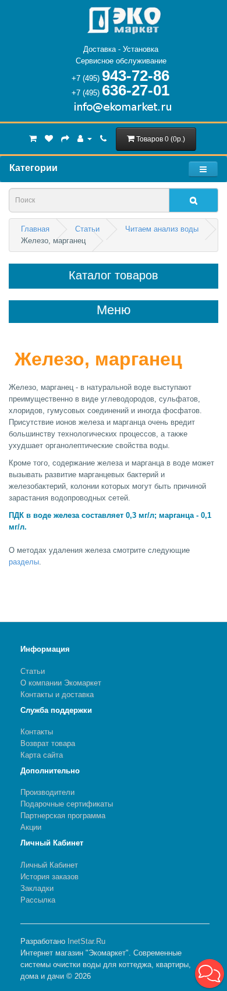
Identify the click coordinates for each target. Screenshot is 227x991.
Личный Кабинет (49, 865)
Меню (114, 310)
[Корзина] (33, 138)
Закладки (37, 888)
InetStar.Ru (86, 941)
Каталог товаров (113, 275)
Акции (30, 827)
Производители (47, 792)
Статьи (32, 671)
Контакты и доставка (57, 694)
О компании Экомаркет (60, 683)
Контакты (36, 731)
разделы (24, 561)
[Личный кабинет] (84, 138)
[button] (209, 973)
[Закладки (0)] (49, 138)
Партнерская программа (62, 815)
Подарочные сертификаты (66, 804)
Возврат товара (47, 743)
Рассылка (37, 900)
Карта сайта (41, 755)
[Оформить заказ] (65, 138)
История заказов (49, 876)
